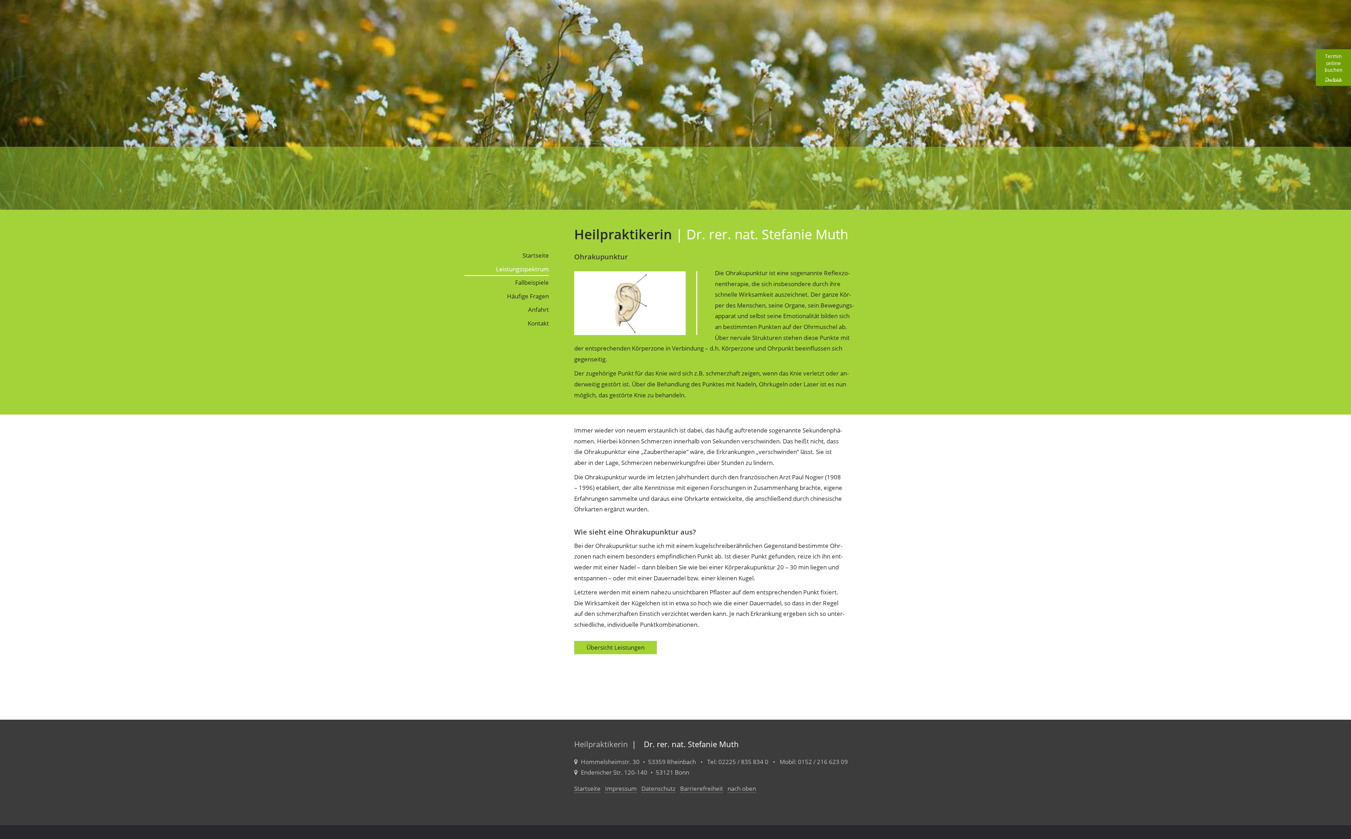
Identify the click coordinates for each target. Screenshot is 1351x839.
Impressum (621, 788)
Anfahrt (538, 309)
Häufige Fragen (528, 296)
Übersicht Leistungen (615, 647)
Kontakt (538, 323)
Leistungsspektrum (522, 269)
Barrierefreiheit (701, 788)
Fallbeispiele (532, 282)
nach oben (742, 788)
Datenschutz (658, 788)
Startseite (535, 255)
